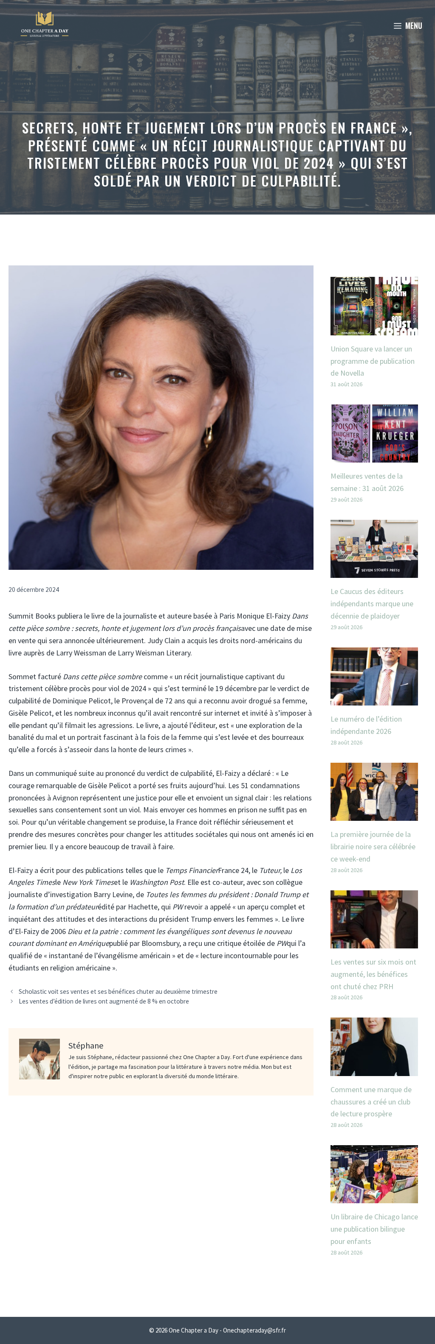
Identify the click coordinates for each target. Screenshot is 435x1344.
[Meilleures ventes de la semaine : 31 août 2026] (374, 456)
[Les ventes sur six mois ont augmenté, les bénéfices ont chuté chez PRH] (374, 942)
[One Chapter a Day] (44, 25)
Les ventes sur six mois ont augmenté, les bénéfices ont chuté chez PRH (373, 974)
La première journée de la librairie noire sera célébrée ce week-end (372, 846)
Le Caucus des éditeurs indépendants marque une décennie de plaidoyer (371, 603)
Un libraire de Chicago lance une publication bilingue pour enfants (374, 1229)
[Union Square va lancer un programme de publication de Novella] (374, 329)
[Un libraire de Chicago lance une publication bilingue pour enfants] (374, 1197)
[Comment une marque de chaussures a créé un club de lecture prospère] (374, 1069)
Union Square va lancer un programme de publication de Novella (372, 361)
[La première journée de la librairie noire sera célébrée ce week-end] (374, 814)
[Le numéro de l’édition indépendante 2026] (374, 699)
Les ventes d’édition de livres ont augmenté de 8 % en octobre (104, 1001)
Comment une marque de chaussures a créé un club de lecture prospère (371, 1102)
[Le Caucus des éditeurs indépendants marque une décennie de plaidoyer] (374, 572)
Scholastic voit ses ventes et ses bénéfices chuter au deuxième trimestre (118, 991)
